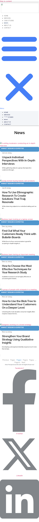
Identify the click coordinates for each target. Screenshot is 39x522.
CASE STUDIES (8, 117)
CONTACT (7, 28)
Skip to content (6, 1)
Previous (5, 360)
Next (23, 362)
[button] (19, 69)
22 (17, 362)
